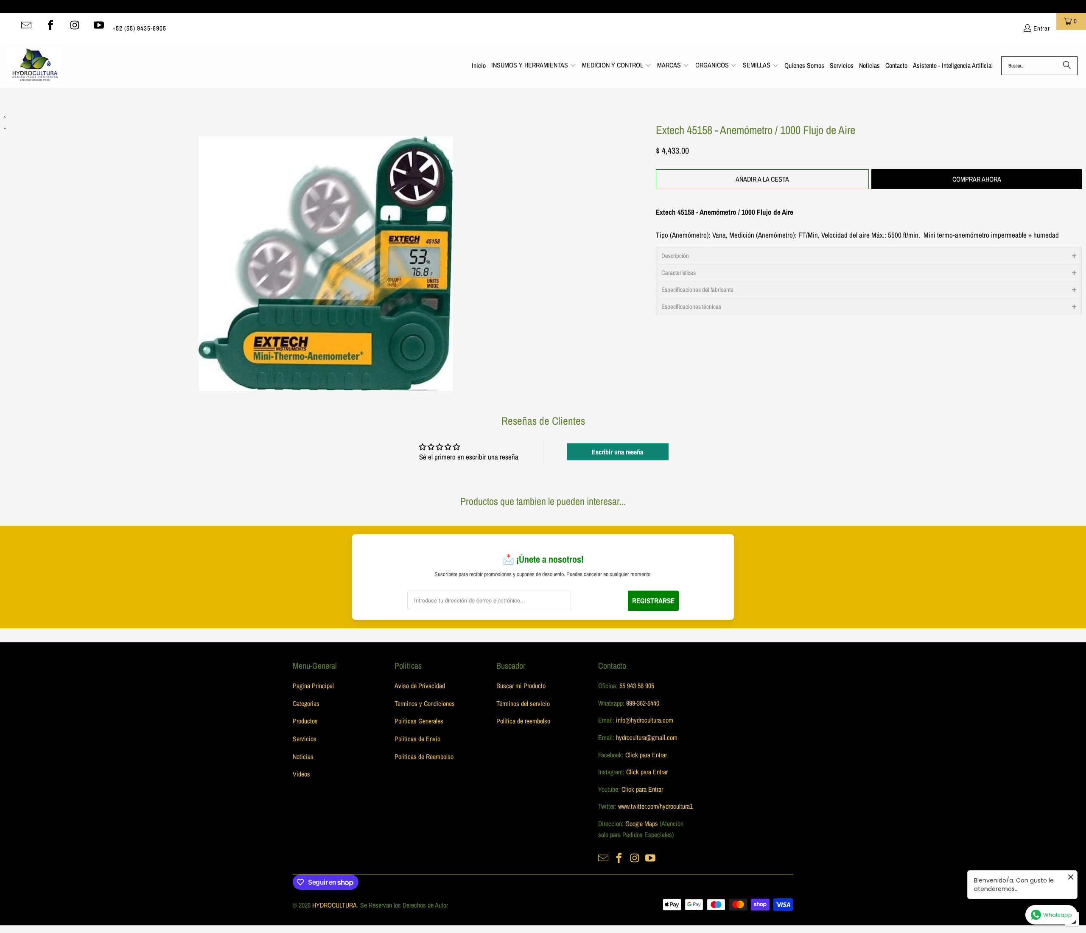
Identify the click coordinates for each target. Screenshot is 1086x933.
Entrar (1041, 28)
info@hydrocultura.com (644, 720)
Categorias (306, 703)
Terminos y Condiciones (425, 703)
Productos (305, 721)
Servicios (304, 738)
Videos (301, 774)
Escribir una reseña (617, 452)
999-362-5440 (641, 703)
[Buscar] (1067, 65)
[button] (534, 65)
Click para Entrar (646, 754)
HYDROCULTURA (334, 905)
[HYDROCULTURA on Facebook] (50, 25)
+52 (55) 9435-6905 (139, 28)
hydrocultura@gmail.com (646, 737)
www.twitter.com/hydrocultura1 (655, 806)
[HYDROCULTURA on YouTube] (99, 25)
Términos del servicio (523, 703)
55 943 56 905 (636, 685)
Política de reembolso (523, 721)
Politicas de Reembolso (424, 756)
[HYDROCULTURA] (35, 66)
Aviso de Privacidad (420, 685)
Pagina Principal (313, 685)
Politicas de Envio (417, 738)
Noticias (303, 756)
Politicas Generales (419, 721)
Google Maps (641, 823)
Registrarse (653, 600)
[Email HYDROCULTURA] (26, 25)
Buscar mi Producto (521, 685)
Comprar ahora (976, 179)
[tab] (869, 255)
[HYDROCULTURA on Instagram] (75, 25)
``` (325, 252)
